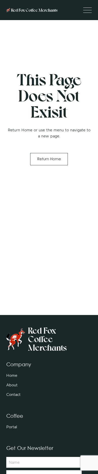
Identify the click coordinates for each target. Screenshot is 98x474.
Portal (11, 427)
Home (11, 375)
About (12, 385)
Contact (13, 394)
